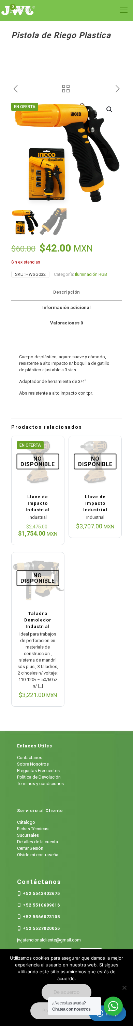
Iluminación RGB (91, 274)
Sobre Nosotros (33, 764)
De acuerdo (66, 992)
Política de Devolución (39, 777)
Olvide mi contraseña (37, 854)
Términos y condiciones (40, 783)
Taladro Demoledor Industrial (37, 620)
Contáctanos (29, 757)
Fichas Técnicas (32, 828)
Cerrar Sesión (30, 848)
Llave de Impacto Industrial (38, 503)
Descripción (66, 292)
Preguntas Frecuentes (38, 770)
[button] (110, 109)
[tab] (66, 292)
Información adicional (66, 307)
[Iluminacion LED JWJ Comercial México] (66, 10)
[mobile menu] (124, 10)
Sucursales (28, 835)
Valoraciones (66, 322)
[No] (124, 987)
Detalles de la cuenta (37, 841)
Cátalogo (26, 822)
